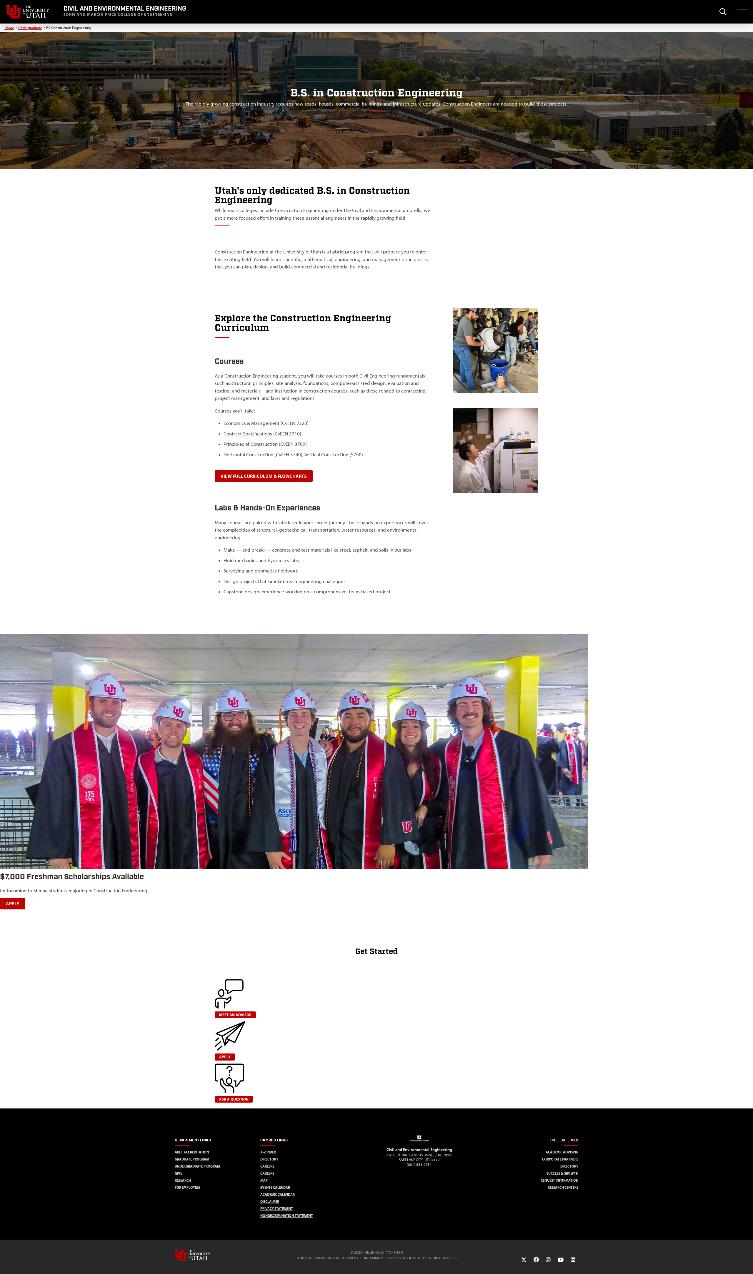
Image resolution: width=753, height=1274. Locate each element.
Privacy (392, 1258)
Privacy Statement (276, 1208)
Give (178, 1173)
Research (183, 1180)
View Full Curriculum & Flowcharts (264, 476)
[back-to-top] (746, 1262)
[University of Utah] (201, 1255)
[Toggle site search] (722, 12)
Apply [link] (225, 1056)
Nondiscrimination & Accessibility (328, 1258)
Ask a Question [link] (234, 1099)
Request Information (559, 1180)
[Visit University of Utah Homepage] (28, 11)
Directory (269, 1159)
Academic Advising (562, 1152)
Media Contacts (442, 1258)
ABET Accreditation (192, 1152)
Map (264, 1180)
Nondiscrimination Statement (286, 1215)
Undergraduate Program (197, 1166)
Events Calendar (275, 1187)
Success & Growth (562, 1173)
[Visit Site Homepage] (419, 1144)
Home (9, 28)
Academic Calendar (277, 1194)
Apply (12, 903)
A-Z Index (268, 1152)
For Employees (187, 1187)
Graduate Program (192, 1159)
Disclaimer (269, 1201)
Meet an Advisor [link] (235, 1014)
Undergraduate (30, 28)
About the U (413, 1258)
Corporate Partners (560, 1159)
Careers (267, 1166)
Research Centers (563, 1187)
